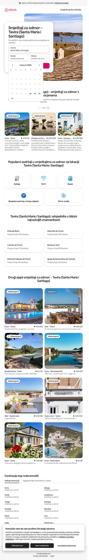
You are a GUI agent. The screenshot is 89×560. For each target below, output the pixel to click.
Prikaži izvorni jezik (61, 3)
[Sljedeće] (48, 108)
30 (39, 94)
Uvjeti (52, 556)
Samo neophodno (42, 546)
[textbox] (18, 58)
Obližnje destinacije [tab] (12, 481)
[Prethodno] (39, 108)
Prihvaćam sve (17, 546)
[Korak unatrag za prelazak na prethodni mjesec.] (12, 65)
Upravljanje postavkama (67, 546)
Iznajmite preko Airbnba (70, 9)
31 (12, 98)
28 (30, 94)
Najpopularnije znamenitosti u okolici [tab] (37, 481)
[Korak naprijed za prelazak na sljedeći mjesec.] (39, 65)
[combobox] (29, 50)
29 (35, 94)
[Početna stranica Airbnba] (10, 9)
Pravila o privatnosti (40, 556)
